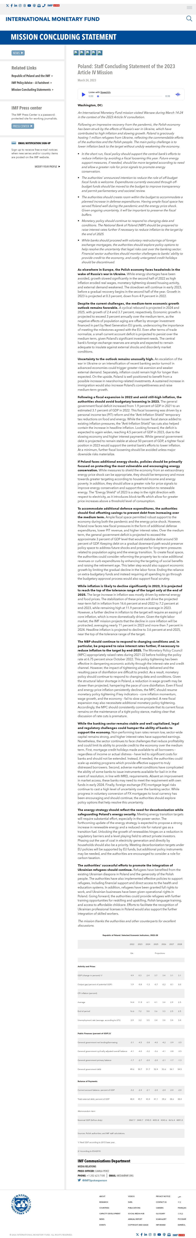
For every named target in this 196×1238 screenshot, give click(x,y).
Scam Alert (161, 1219)
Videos (131, 1196)
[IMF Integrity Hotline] (43, 5)
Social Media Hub (136, 1213)
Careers (159, 1207)
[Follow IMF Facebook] (12, 5)
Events (102, 1225)
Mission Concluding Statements (31, 89)
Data (130, 1202)
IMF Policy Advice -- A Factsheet (30, 82)
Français (182, 1207)
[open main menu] (189, 8)
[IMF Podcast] (34, 5)
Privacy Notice (163, 1196)
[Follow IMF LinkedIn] (15, 5)
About (102, 1196)
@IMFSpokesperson (94, 1180)
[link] (76, 52)
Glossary (160, 1213)
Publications (134, 1207)
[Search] (189, 18)
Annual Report (135, 1219)
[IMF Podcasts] (164, 1234)
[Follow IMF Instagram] (20, 5)
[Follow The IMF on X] (7, 5)
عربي (179, 1196)
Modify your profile (46, 166)
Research (103, 1202)
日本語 (180, 1213)
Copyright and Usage (138, 1225)
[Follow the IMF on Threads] (24, 5)
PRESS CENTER (21, 126)
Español (181, 1225)
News (16, 53)
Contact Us (161, 1202)
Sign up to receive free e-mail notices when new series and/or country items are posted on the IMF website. (34, 154)
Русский (182, 1219)
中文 (179, 1202)
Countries (104, 1207)
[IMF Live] (178, 1234)
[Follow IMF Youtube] (29, 5)
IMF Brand (161, 1225)
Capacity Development (109, 1213)
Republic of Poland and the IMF (30, 75)
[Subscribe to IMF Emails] (39, 5)
